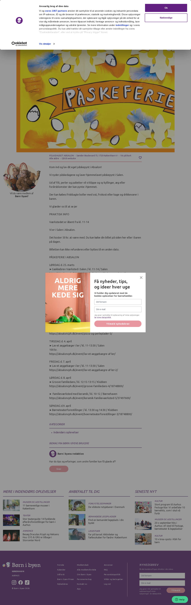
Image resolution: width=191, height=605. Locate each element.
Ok (166, 8)
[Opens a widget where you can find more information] (180, 600)
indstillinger (122, 25)
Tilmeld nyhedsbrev (118, 323)
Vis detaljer (45, 44)
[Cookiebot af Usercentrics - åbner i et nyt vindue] (19, 44)
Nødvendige (166, 17)
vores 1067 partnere (56, 11)
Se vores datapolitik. (102, 317)
